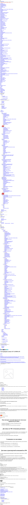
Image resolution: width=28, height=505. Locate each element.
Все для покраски (7, 232)
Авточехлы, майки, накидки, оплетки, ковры (10, 275)
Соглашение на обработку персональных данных (6, 491)
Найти (1, 504)
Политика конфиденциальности (4, 490)
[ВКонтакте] (0, 349)
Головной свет (18, 362)
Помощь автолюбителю (8, 314)
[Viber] (4, 349)
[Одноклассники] (1, 349)
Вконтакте (3, 101)
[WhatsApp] (5, 349)
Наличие (3, 387)
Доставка (3, 390)
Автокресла (10, 356)
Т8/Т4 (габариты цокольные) (13, 362)
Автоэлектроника (7, 299)
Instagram (3, 102)
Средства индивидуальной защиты (9, 280)
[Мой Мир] (2, 349)
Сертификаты (2, 489)
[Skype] (6, 349)
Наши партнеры (2, 495)
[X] (3, 349)
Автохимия (6, 265)
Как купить (4, 333)
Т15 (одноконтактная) (23, 362)
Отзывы (3, 388)
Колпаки (6, 325)
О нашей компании (2, 487)
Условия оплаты (2, 493)
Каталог (4, 230)
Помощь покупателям (3, 492)
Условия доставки (2, 494)
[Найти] (0, 212)
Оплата (3, 389)
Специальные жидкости (8, 309)
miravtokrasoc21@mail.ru (4, 99)
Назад (6, 244)
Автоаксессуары (7, 356)
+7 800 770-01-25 (2, 92)
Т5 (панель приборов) (6, 362)
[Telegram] (7, 349)
